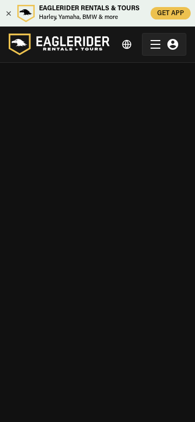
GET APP (170, 13)
